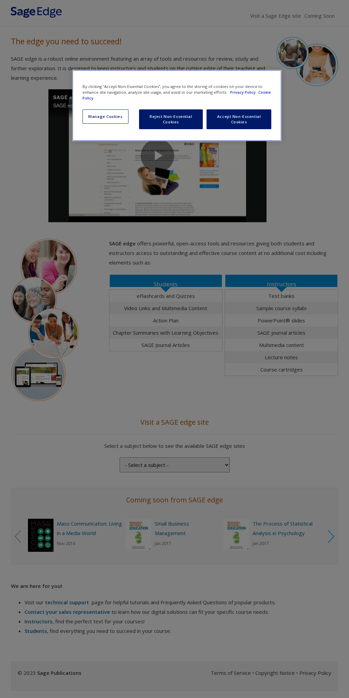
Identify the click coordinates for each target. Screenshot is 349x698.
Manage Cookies (105, 116)
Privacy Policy (243, 92)
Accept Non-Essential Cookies (239, 119)
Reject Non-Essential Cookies (171, 119)
